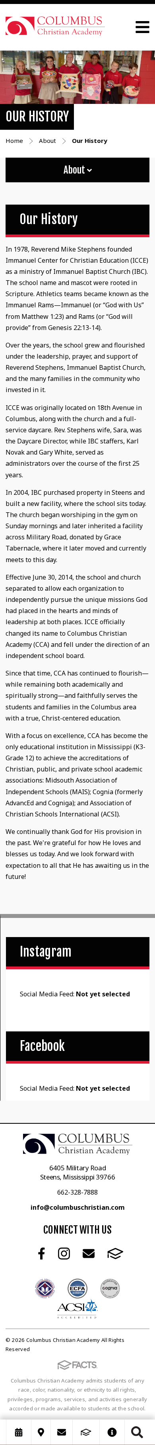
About (75, 170)
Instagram (64, 1253)
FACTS (115, 1253)
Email (88, 1253)
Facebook (41, 1253)
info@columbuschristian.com (78, 1207)
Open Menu (142, 27)
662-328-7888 (77, 1192)
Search (137, 1432)
